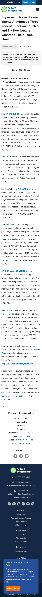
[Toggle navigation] (38, 9)
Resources (21, 547)
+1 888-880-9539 (23, 477)
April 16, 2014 (25, 46)
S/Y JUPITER (12, 157)
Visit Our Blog (23, 443)
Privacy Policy (10, 594)
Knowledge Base (21, 551)
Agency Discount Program (21, 518)
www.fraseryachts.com (12, 396)
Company (21, 531)
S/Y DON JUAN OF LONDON (14, 271)
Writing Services (21, 521)
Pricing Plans (21, 515)
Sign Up (10, 2)
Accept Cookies (13, 589)
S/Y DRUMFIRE (12, 225)
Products (21, 511)
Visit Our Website (25, 440)
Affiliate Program (21, 525)
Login (18, 2)
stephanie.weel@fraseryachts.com (17, 364)
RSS (21, 555)
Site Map (33, 594)
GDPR (8, 582)
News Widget (21, 558)
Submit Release (29, 2)
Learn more (19, 577)
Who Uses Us (21, 538)
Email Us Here (24, 436)
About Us (21, 535)
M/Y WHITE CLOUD (10, 114)
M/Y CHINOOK (8, 310)
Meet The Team (21, 541)
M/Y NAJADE (22, 189)
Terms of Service (23, 594)
